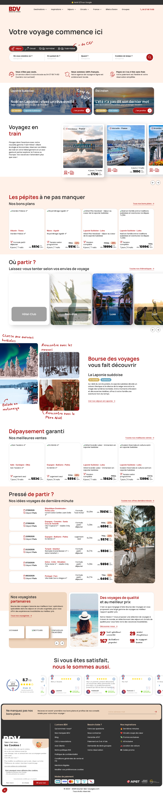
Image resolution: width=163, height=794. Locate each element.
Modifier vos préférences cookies (69, 769)
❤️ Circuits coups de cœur (131, 733)
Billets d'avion (111, 9)
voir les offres (97, 2)
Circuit (33, 48)
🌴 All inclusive (126, 741)
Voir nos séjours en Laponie (100, 401)
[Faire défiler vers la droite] (158, 182)
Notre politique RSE (63, 750)
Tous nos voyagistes (20, 615)
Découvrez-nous (107, 626)
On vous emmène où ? (22, 56)
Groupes (125, 9)
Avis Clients (60, 745)
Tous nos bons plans (142, 203)
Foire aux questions (95, 728)
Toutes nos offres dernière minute (136, 500)
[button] (29, 57)
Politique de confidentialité (66, 754)
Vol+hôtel (50, 48)
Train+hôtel (69, 48)
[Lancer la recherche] (149, 57)
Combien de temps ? (124, 56)
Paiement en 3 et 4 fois (97, 741)
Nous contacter (94, 733)
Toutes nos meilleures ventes (138, 438)
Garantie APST (93, 737)
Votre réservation (95, 750)
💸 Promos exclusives (129, 737)
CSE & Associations (63, 741)
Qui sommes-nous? (63, 728)
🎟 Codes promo (127, 750)
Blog (56, 737)
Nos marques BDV (62, 733)
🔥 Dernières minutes (129, 728)
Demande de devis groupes (99, 745)
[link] (143, 9)
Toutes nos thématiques (140, 268)
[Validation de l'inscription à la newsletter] (156, 712)
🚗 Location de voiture (130, 745)
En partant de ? (53, 56)
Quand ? (84, 56)
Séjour (18, 48)
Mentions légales (62, 765)
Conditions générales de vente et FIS (69, 759)
